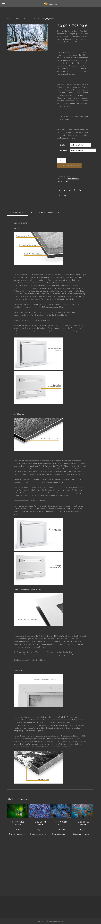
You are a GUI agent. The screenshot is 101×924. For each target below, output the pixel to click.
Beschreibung (17, 212)
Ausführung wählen (18, 834)
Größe (62, 145)
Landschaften (36, 19)
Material (63, 150)
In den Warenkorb (70, 166)
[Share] (59, 190)
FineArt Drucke (23, 19)
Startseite (11, 19)
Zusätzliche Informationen (45, 212)
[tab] (17, 212)
